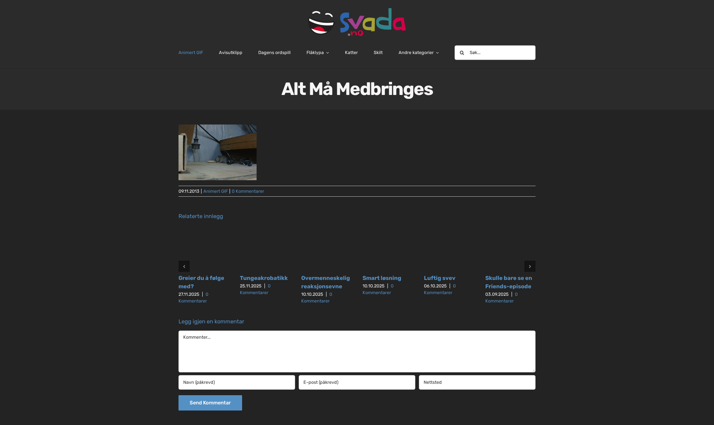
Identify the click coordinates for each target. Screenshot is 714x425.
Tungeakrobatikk (264, 278)
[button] (184, 266)
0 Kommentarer (248, 191)
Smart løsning (382, 278)
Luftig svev (439, 278)
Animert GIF (215, 191)
